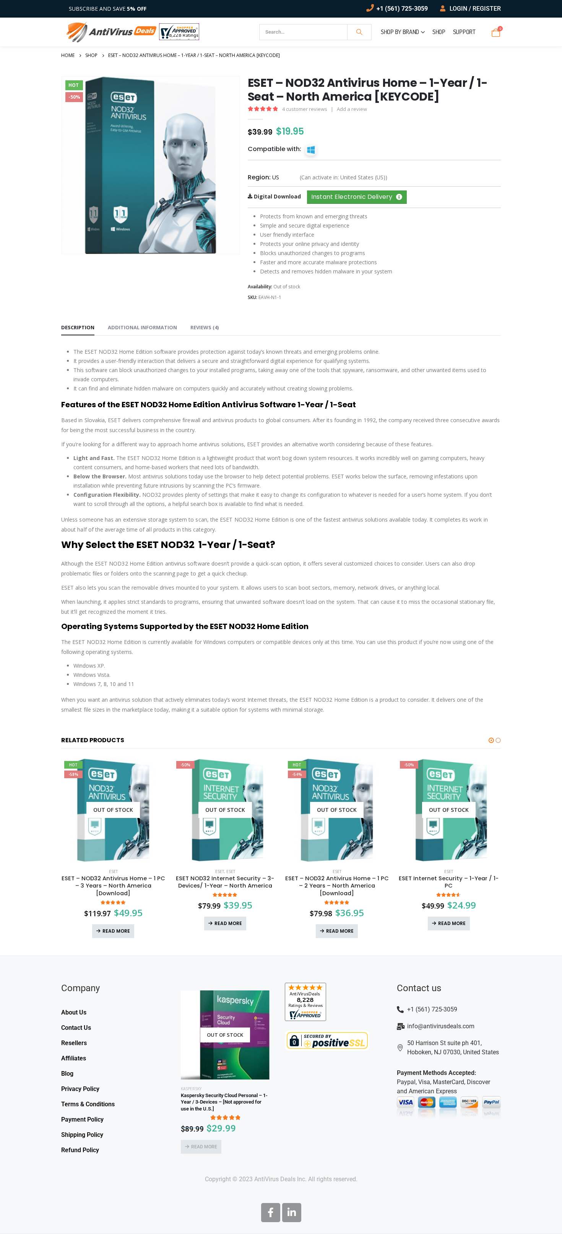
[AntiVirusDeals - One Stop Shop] (111, 31)
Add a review (352, 109)
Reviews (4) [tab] (204, 327)
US (275, 177)
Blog (67, 1073)
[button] (491, 740)
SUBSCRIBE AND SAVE (107, 8)
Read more (116, 931)
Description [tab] (77, 327)
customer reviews (304, 109)
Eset (113, 871)
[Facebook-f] (270, 1212)
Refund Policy (80, 1150)
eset (219, 871)
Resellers (74, 1043)
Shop (438, 32)
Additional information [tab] (142, 327)
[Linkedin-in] (291, 1212)
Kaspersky (191, 1088)
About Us (73, 1012)
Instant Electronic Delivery (351, 196)
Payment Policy (82, 1119)
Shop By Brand (400, 32)
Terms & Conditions (88, 1104)
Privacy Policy (80, 1089)
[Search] (359, 32)
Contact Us (76, 1027)
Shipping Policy (82, 1134)
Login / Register (475, 8)
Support (464, 32)
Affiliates (73, 1058)
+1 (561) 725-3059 (402, 8)
